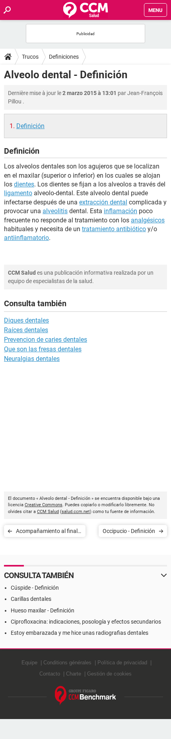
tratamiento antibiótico (114, 229)
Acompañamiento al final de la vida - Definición (47, 532)
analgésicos (148, 220)
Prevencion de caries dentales (45, 339)
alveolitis (55, 211)
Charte (73, 674)
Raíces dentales (26, 330)
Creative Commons (43, 504)
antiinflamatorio (26, 238)
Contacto (49, 674)
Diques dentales (26, 320)
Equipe (29, 663)
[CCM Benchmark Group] (85, 695)
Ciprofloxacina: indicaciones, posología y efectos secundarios (86, 621)
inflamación (120, 211)
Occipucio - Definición (129, 531)
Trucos (30, 56)
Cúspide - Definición (35, 587)
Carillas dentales (31, 599)
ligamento (18, 193)
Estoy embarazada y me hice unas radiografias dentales (79, 633)
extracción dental (103, 202)
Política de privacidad (122, 663)
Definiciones (64, 56)
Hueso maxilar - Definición (42, 610)
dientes (24, 184)
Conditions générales (67, 663)
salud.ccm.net (76, 511)
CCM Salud (48, 511)
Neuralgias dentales (32, 359)
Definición (30, 126)
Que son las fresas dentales (43, 349)
